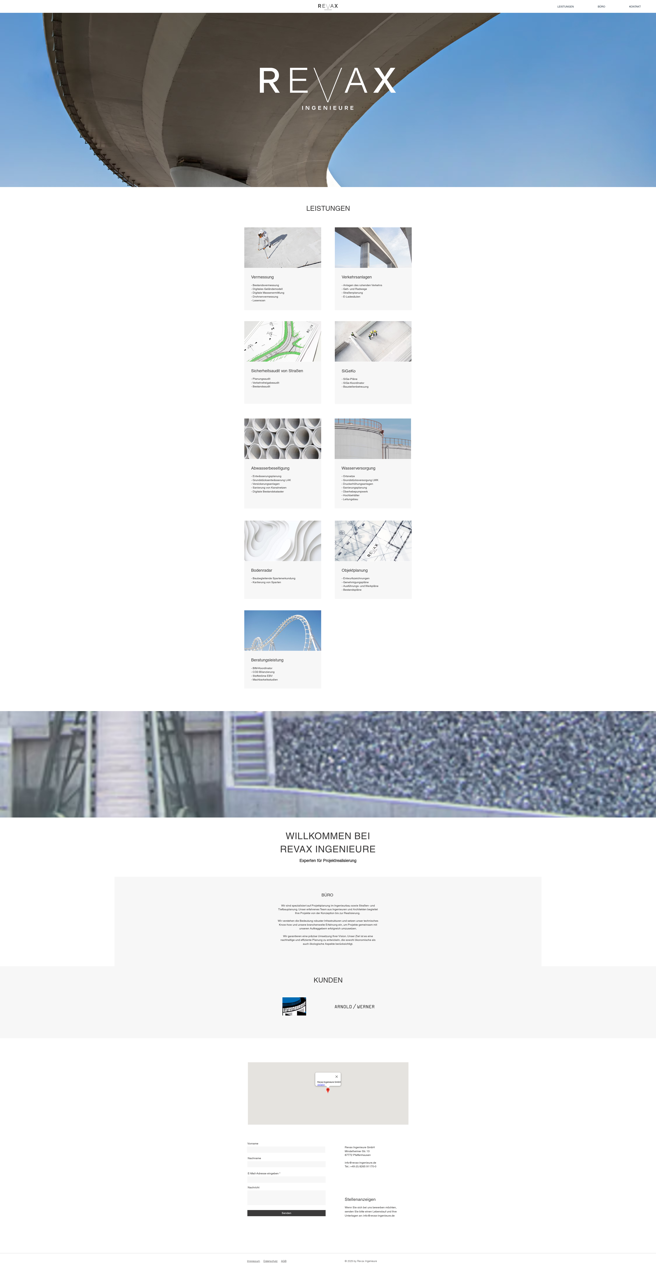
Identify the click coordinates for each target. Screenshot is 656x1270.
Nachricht (253, 1187)
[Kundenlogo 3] (294, 1006)
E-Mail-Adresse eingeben (263, 1173)
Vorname (252, 1143)
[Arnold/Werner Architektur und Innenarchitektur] (354, 1006)
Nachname (254, 1158)
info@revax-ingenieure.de (360, 1162)
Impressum (253, 1261)
